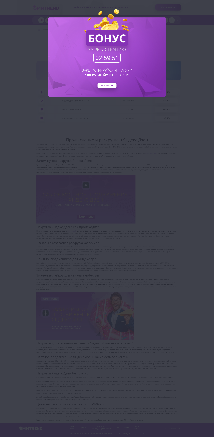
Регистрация (107, 85)
